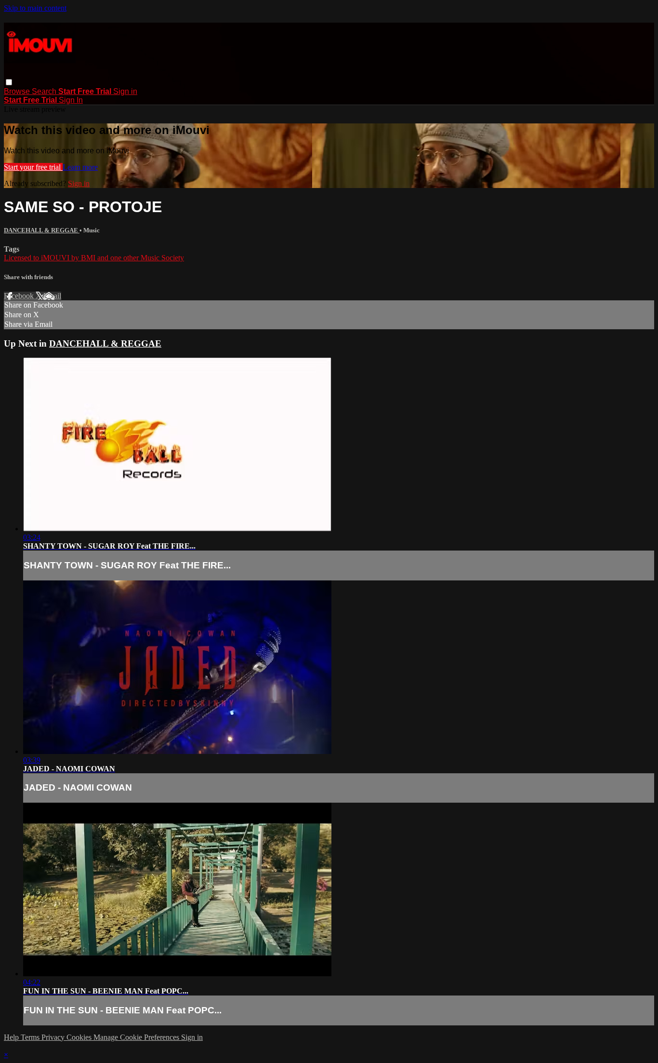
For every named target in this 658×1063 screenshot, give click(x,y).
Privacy (53, 1037)
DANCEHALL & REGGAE (41, 230)
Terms (31, 1037)
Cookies (79, 1037)
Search (45, 91)
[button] (9, 82)
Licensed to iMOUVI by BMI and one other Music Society (94, 258)
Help (12, 1037)
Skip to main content (35, 8)
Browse (18, 91)
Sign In (71, 100)
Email (52, 296)
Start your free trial (33, 167)
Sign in (125, 91)
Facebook (20, 296)
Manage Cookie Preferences (137, 1037)
